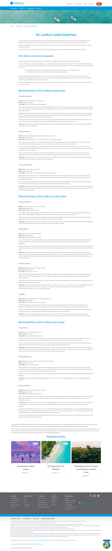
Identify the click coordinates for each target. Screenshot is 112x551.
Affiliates (53, 505)
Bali (25, 498)
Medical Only (14, 502)
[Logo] (17, 3)
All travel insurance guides (44, 507)
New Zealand (27, 505)
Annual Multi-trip (14, 500)
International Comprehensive (35, 540)
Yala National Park (80, 343)
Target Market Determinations (48, 518)
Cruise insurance (42, 500)
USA (25, 500)
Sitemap (53, 502)
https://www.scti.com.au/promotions (48, 522)
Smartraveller (40, 404)
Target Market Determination (34, 536)
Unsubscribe (68, 509)
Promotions (39, 8)
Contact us (91, 4)
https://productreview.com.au (80, 521)
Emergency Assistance (70, 500)
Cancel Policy (78, 4)
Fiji (25, 502)
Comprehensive (14, 498)
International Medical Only (55, 540)
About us (22, 8)
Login (99, 4)
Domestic (13, 507)
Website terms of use (16, 518)
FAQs (85, 4)
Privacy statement (26, 518)
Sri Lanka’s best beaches (30, 26)
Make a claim (70, 4)
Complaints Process (69, 502)
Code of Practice (69, 505)
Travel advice (30, 8)
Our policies (14, 8)
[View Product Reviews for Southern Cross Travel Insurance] (89, 505)
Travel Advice (54, 498)
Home (12, 26)
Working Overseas (15, 505)
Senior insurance (42, 498)
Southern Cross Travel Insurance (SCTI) (64, 424)
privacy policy (39, 544)
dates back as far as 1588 (40, 182)
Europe (26, 507)
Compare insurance (42, 502)
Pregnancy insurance (43, 505)
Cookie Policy (36, 518)
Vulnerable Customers (70, 507)
